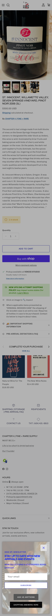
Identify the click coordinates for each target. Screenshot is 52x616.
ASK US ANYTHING (26, 597)
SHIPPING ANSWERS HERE (26, 605)
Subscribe (26, 585)
